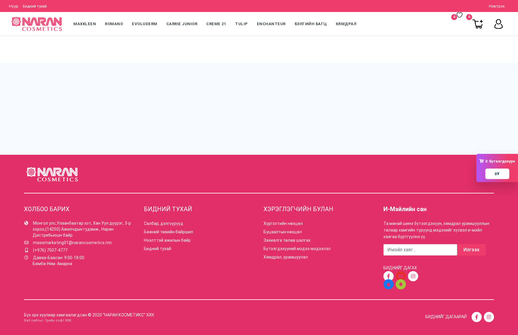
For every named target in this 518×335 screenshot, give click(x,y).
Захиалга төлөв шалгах (287, 240)
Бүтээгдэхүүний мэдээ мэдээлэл (297, 248)
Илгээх (471, 250)
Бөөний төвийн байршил (168, 231)
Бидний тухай (35, 6)
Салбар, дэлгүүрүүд (163, 223)
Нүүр (13, 6)
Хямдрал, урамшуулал (285, 257)
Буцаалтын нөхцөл (282, 231)
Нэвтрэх (497, 6)
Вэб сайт (31, 320)
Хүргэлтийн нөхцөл (283, 223)
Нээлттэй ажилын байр (167, 240)
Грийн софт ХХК (58, 320)
